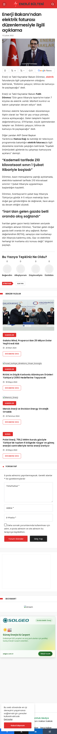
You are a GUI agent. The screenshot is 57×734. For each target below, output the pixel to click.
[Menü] (4, 4)
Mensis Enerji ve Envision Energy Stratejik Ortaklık (25, 410)
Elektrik (20, 284)
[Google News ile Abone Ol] (45, 70)
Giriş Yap (38, 538)
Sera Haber (46, 727)
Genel (8, 434)
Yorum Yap (11, 466)
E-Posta (11, 517)
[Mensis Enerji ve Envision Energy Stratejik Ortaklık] (28, 397)
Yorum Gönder (15, 538)
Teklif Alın (45, 654)
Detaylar (8, 719)
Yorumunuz (12, 485)
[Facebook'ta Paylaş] (7, 731)
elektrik (50, 76)
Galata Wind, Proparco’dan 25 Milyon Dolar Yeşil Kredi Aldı (27, 342)
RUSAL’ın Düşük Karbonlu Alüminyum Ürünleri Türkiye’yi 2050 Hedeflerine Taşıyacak (28, 376)
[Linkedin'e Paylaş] (35, 731)
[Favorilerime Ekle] (5, 70)
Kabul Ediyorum (18, 725)
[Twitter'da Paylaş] (21, 731)
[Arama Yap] (52, 4)
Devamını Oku (12, 354)
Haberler (9, 335)
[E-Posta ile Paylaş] (50, 731)
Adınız (10, 507)
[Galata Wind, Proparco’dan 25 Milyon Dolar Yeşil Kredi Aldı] (28, 315)
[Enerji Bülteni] (28, 3)
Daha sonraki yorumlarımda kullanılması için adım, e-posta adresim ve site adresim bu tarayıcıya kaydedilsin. (27, 528)
